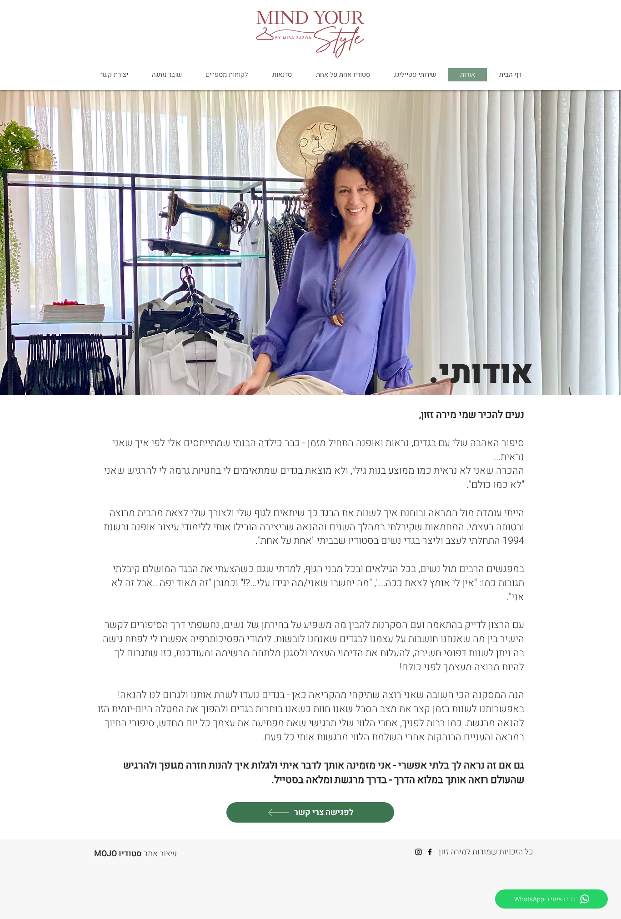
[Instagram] (418, 852)
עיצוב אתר (135, 854)
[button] (415, 74)
